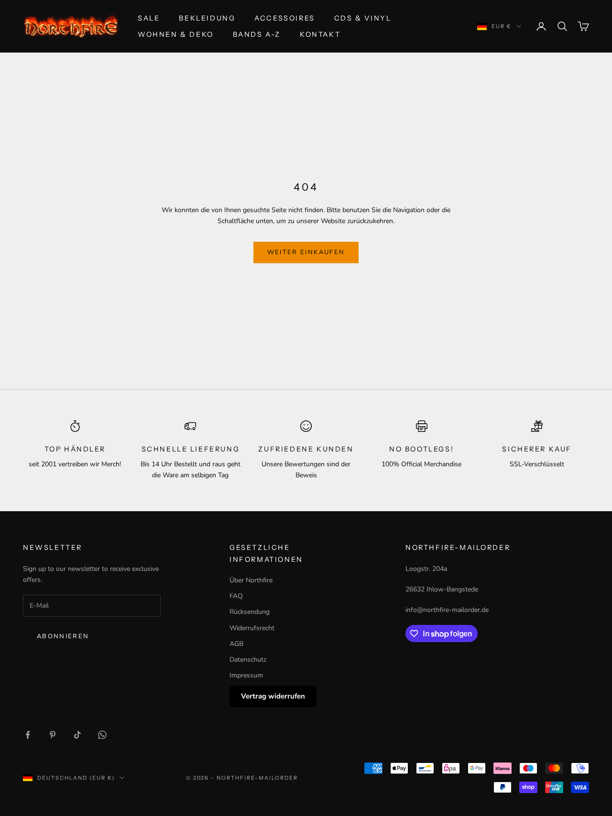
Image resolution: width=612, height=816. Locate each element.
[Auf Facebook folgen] (28, 735)
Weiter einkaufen (306, 252)
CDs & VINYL (363, 18)
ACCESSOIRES (284, 18)
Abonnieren (63, 636)
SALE (149, 18)
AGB (236, 643)
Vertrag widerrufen (273, 696)
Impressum (246, 675)
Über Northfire (251, 580)
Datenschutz (248, 659)
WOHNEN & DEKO (176, 34)
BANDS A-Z (257, 34)
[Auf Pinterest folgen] (52, 735)
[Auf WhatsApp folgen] (102, 735)
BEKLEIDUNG (207, 18)
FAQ (236, 596)
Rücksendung (250, 611)
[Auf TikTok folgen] (77, 735)
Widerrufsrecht (252, 628)
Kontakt (320, 34)
